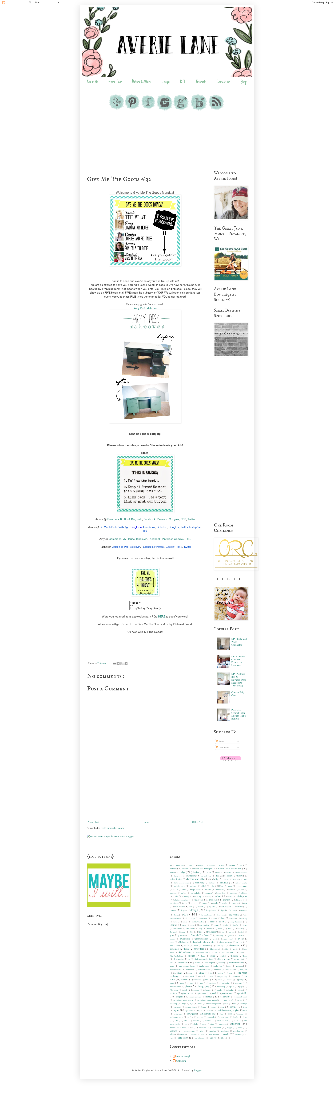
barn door (178, 875)
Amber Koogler (184, 1056)
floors (220, 928)
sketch (209, 1010)
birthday (224, 882)
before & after (176, 879)
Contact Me (223, 82)
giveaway (219, 935)
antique (200, 865)
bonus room (242, 885)
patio (182, 983)
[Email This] (114, 663)
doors (223, 918)
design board (211, 910)
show (245, 1007)
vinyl (202, 1031)
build (240, 889)
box (185, 889)
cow (245, 903)
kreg (203, 955)
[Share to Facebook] (126, 663)
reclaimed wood (240, 996)
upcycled (203, 1027)
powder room (227, 993)
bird (245, 879)
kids (216, 952)
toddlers (196, 1020)
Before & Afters (141, 82)
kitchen (192, 955)
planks (220, 990)
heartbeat (207, 945)
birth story (200, 882)
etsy (193, 924)
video (240, 1027)
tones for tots (223, 1020)
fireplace (190, 928)
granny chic (185, 938)
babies (173, 872)
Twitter (191, 519)
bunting (173, 893)
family (235, 925)
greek (215, 938)
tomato (208, 1020)
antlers (211, 865)
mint (229, 966)
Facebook (150, 519)
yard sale (182, 1037)
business (208, 893)
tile (177, 1020)
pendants (213, 983)
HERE (161, 616)
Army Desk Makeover (145, 308)
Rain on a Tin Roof (118, 519)
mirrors (239, 965)
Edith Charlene (198, 921)
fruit (200, 931)
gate (241, 931)
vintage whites (190, 1031)
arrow (222, 865)
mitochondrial (176, 969)
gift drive (182, 935)
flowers (173, 931)
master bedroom (236, 962)
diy (186, 914)
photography (203, 986)
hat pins (239, 942)
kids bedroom (228, 952)
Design (165, 82)
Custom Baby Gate (238, 694)
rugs (192, 1003)
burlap (183, 893)
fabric (226, 924)
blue (221, 885)
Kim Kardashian (177, 955)
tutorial (236, 1024)
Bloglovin (136, 519)
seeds (214, 1006)
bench (226, 879)
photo (188, 986)
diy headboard (207, 914)
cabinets (244, 893)
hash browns (225, 942)
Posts (221, 741)
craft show (179, 906)
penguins (239, 983)
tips (186, 1020)
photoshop (221, 986)
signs (200, 1010)
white (172, 1034)
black (204, 886)
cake (176, 896)
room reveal (228, 1000)
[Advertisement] (167, 141)
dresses (233, 918)
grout (172, 942)
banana (228, 872)
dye (176, 921)
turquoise (223, 1024)
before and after (196, 879)
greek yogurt (228, 938)
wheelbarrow (238, 1031)
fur (223, 931)
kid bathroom (185, 952)
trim (203, 1024)
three (245, 1017)
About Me (92, 82)
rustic (200, 1003)
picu (232, 986)
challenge (213, 899)
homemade (175, 948)
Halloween (184, 942)
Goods (173, 938)
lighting (235, 955)
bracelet (208, 889)
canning (186, 896)
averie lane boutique (203, 868)
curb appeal (226, 906)
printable (242, 993)
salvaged (178, 1007)
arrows (232, 865)
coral (214, 903)
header (187, 945)
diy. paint (221, 914)
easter (185, 921)
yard (172, 1037)
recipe (209, 996)
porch (214, 993)
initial (226, 948)
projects (180, 996)
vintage (174, 1030)
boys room (196, 889)
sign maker (189, 1010)
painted (219, 979)
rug (183, 1003)
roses (240, 1000)
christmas (174, 903)
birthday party (180, 886)
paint (207, 979)
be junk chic (206, 875)
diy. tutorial (234, 914)
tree (186, 1024)
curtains (239, 906)
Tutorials (201, 82)
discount (243, 910)
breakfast (220, 889)
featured (177, 928)
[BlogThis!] (118, 663)
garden (232, 931)
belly (216, 879)
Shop (243, 82)
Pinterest (162, 519)
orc (201, 976)
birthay (212, 882)
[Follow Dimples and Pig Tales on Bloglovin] (230, 760)
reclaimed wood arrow (184, 1000)
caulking (198, 896)
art (241, 865)
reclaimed (224, 996)
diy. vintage (191, 918)
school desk (191, 1007)
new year (243, 969)
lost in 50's (238, 959)
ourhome (185, 979)
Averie (185, 868)
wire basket (213, 1034)
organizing (223, 976)
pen (202, 983)
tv (193, 1027)
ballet (218, 872)
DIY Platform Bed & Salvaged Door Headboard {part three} (238, 679)
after (191, 865)
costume (235, 903)
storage (240, 1013)
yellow (213, 1037)
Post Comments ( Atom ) (113, 827)
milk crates (205, 966)
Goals (240, 935)
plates (240, 990)
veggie (230, 1027)
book (176, 889)
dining (233, 910)
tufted (212, 1024)
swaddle (211, 1017)
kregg (213, 955)
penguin (226, 983)
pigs (241, 986)
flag (201, 928)
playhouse (202, 993)
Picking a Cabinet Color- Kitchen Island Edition (238, 714)
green (240, 938)
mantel (198, 962)
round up (174, 1003)
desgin (183, 910)
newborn (178, 972)
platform (174, 993)
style (190, 1017)
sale (235, 1003)
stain (222, 1013)
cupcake (212, 906)
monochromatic (204, 969)
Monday (189, 969)
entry (184, 924)
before (240, 875)
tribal (195, 1024)
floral (230, 928)
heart (196, 945)
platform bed (188, 993)
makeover (183, 962)
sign (176, 1010)
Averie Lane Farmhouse (229, 868)
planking (208, 990)
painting (230, 979)
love (172, 962)
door (214, 918)
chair (219, 896)
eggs (212, 921)
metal (172, 966)
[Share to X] (122, 663)
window (182, 1034)
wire (203, 1034)
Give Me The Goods (200, 935)
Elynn (173, 924)
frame (183, 931)
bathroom (191, 875)
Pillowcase (174, 990)
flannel (210, 928)
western (224, 1030)
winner (193, 1034)
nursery (191, 973)
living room (223, 959)
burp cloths (196, 893)
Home (146, 822)
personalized (175, 986)
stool (230, 1013)
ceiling (209, 896)
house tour (199, 948)
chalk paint (242, 896)
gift (172, 935)
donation (204, 918)
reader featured (195, 996)
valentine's (217, 1027)
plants (230, 989)
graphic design (202, 938)
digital (223, 910)
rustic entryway (213, 1003)
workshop (239, 1034)
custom (173, 910)
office (202, 972)
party (240, 979)
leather (223, 955)
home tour (235, 945)
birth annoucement (182, 882)
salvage (244, 1003)
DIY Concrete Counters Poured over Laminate (238, 661)
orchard (210, 976)
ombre (221, 973)
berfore (236, 879)
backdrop (197, 872)
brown (231, 889)
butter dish (221, 893)
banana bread (241, 872)
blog (213, 885)
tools (236, 1020)
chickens (239, 899)
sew (223, 1006)
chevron (227, 899)
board (230, 886)
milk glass (218, 966)
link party (179, 959)
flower (240, 928)
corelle (225, 903)
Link (245, 955)
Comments (223, 747)
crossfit (201, 906)
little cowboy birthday (204, 959)
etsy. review (205, 925)
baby (183, 872)
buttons (233, 893)
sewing (233, 1006)
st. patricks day (208, 1013)
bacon (209, 872)
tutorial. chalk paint (178, 1027)
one (231, 973)
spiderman (178, 1013)
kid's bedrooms (202, 952)
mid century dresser (187, 966)
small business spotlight (227, 1010)
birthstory (194, 886)
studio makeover (177, 1017)
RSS (183, 519)
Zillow (223, 1037)
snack (244, 1010)
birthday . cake (241, 882)
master (221, 962)
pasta (172, 982)
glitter (230, 935)
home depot (221, 945)
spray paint (192, 1013)
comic (194, 903)
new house (230, 969)
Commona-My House (122, 539)
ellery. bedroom (236, 921)
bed (218, 875)
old (211, 972)
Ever (216, 924)
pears (192, 983)
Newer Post (93, 822)
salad (226, 1003)
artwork (173, 868)
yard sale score (200, 1037)
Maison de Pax (120, 546)
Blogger (198, 1070)
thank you (224, 1017)
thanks (236, 1017)
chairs (230, 896)
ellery (222, 921)
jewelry (236, 948)
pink (185, 989)
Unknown (181, 1060)
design (194, 910)
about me (180, 865)
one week (190, 976)
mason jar (209, 962)
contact (205, 903)
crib (191, 906)
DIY (182, 82)
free (192, 931)
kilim (240, 952)
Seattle (204, 1007)
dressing (243, 918)
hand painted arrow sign (204, 942)
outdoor (196, 979)
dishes (176, 914)
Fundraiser (212, 931)
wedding (213, 1030)
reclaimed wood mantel (208, 1000)
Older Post (197, 822)
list (189, 959)
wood (225, 1034)
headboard (175, 945)
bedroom (228, 875)
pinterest (196, 990)
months (218, 969)
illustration (214, 948)
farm (245, 924)
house (187, 948)
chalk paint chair (181, 899)
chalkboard (199, 899)
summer (200, 1017)
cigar (185, 903)
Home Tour (115, 82)
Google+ (174, 519)
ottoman (235, 976)
